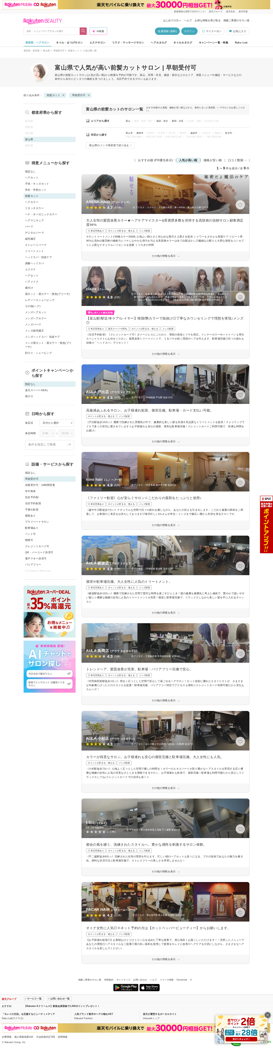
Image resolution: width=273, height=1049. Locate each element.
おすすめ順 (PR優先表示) (155, 160)
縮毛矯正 (30, 238)
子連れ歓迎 (31, 509)
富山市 (129, 133)
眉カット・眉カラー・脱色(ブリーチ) (47, 293)
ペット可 (30, 533)
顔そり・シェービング (38, 352)
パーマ (29, 226)
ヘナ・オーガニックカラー (41, 214)
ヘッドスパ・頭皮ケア (38, 257)
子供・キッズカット (37, 183)
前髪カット (73, 50)
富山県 (46, 50)
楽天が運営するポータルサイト (160, 1014)
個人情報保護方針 (24, 1036)
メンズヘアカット (35, 312)
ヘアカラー (31, 202)
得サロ (29, 396)
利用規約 (108, 979)
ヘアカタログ (159, 42)
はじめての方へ (172, 20)
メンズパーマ (33, 324)
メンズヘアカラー (35, 318)
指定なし (30, 171)
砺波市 (194, 133)
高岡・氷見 (177, 121)
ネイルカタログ (182, 42)
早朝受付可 (59, 50)
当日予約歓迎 (33, 503)
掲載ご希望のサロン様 (236, 20)
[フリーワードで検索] (83, 31)
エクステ (30, 269)
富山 (128, 121)
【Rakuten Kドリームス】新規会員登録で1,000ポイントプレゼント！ (62, 1006)
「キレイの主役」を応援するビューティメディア (28, 1014)
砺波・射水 (162, 121)
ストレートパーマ (35, 244)
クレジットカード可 (37, 546)
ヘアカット (31, 177)
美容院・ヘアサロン (37, 42)
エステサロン (98, 42)
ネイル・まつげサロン (69, 42)
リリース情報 (167, 979)
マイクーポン (214, 31)
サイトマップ (123, 979)
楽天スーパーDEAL (36, 390)
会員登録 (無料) (167, 31)
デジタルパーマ (34, 232)
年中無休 (30, 491)
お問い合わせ (140, 979)
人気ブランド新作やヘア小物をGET (93, 1014)
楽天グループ (215, 11)
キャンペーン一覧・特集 (213, 42)
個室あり (30, 515)
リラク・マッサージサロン (128, 42)
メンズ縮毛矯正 (34, 330)
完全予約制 (31, 497)
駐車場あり (31, 527)
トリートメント (34, 251)
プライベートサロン (37, 521)
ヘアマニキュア (34, 220)
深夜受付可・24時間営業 (40, 484)
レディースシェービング (40, 300)
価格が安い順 (213, 160)
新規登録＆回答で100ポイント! (189, 11)
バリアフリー (33, 564)
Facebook (182, 979)
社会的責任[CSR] (45, 1036)
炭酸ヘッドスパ (34, 263)
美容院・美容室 (32, 50)
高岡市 (139, 133)
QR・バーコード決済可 (39, 552)
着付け (29, 287)
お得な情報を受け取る (208, 20)
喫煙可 (29, 540)
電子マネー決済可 (35, 558)
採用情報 (62, 1036)
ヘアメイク (31, 281)
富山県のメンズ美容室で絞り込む (109, 145)
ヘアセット (31, 275)
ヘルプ (188, 20)
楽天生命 (230, 11)
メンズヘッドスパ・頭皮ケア (42, 336)
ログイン (189, 31)
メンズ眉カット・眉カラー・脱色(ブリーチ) (48, 344)
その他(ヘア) (32, 306)
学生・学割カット (35, 189)
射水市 (228, 133)
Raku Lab (241, 42)
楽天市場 (243, 11)
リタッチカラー (34, 208)
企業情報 (7, 1036)
